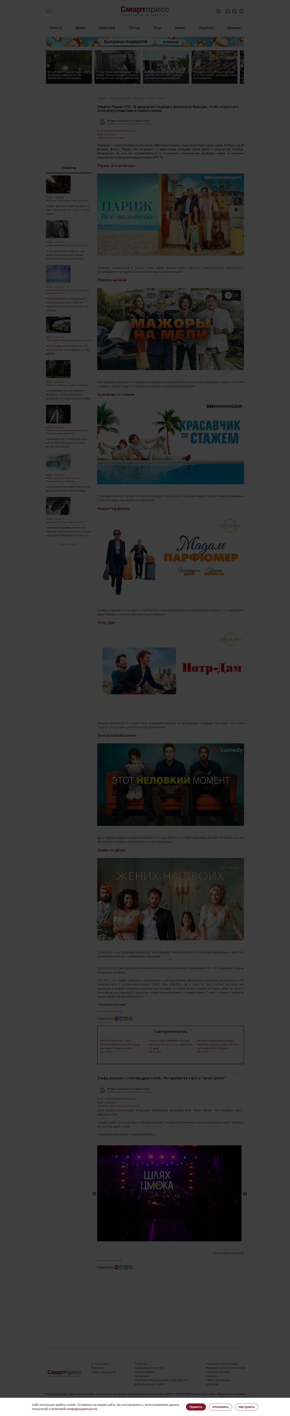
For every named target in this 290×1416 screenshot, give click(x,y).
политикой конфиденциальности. (74, 1409)
